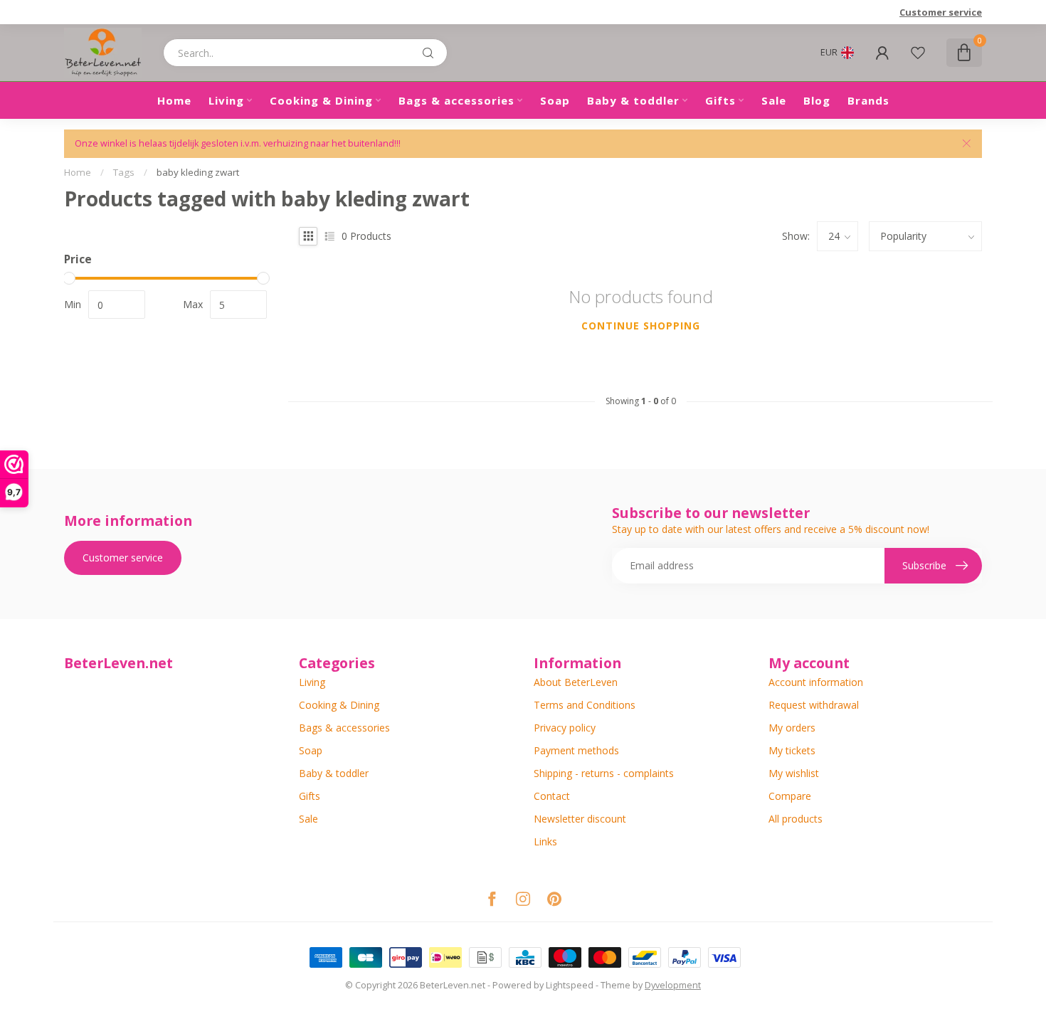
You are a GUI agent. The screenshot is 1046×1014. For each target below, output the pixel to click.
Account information (815, 682)
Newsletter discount (580, 818)
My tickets (791, 750)
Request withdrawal (813, 705)
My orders (791, 727)
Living (226, 100)
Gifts (720, 100)
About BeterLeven (576, 682)
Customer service (940, 12)
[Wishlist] (918, 52)
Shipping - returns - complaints (604, 773)
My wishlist (793, 773)
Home (174, 100)
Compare (789, 796)
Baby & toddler (633, 100)
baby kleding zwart (198, 172)
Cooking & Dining (321, 100)
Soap (555, 100)
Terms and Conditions (584, 705)
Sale (773, 100)
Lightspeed (569, 985)
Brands (868, 100)
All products (795, 818)
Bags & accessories (456, 100)
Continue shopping (640, 325)
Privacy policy (565, 727)
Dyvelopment (673, 985)
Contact (552, 796)
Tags (123, 172)
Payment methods (576, 750)
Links (545, 841)
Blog (816, 100)
